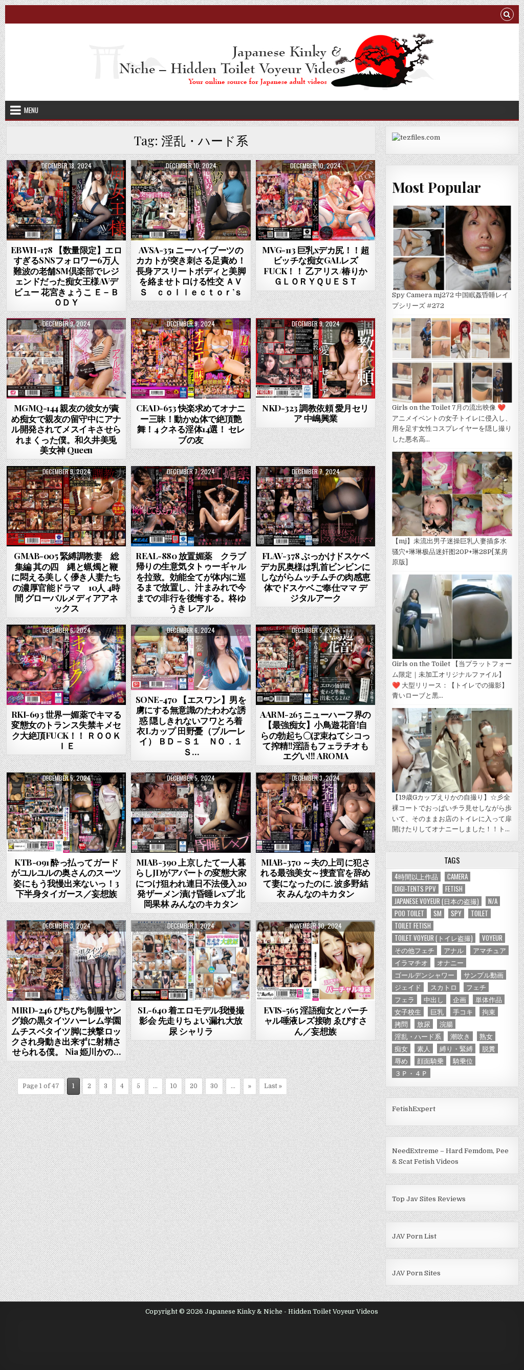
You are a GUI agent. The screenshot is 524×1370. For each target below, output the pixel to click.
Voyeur (492, 938)
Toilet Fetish (413, 926)
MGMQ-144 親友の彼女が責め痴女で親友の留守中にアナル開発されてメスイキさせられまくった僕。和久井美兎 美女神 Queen (66, 428)
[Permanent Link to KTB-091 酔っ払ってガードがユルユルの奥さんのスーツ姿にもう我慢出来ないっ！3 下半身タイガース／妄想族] (66, 812)
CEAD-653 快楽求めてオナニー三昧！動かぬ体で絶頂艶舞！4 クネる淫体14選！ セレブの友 (191, 423)
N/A (492, 901)
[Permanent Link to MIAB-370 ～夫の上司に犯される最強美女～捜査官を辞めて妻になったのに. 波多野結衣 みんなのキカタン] (316, 812)
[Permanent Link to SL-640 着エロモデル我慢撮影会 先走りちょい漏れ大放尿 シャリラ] (191, 960)
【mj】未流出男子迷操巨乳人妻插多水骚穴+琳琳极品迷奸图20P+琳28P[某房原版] (450, 551)
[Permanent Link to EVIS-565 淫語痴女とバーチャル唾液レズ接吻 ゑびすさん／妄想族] (316, 960)
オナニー (450, 962)
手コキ (463, 1012)
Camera (457, 876)
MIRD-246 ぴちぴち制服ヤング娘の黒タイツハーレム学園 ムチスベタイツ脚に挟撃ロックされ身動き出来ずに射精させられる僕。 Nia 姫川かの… (70, 1030)
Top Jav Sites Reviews (429, 1199)
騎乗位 (463, 1061)
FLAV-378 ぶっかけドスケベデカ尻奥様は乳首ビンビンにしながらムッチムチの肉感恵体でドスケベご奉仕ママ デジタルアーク (315, 576)
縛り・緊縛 (456, 1048)
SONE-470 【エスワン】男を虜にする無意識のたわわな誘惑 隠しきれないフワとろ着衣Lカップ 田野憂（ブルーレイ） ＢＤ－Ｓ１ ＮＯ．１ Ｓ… (193, 725)
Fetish (454, 889)
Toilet (479, 913)
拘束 (488, 1012)
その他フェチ (414, 950)
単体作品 (488, 999)
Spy (456, 913)
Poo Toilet (409, 913)
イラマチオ (411, 962)
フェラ (404, 999)
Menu (31, 110)
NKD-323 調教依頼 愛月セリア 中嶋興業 (315, 413)
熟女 (486, 1036)
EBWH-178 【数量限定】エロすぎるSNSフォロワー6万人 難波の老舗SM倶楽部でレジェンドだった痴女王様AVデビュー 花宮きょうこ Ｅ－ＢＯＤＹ (66, 275)
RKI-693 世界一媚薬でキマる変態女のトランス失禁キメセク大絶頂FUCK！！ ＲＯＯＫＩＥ (66, 730)
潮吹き (460, 1036)
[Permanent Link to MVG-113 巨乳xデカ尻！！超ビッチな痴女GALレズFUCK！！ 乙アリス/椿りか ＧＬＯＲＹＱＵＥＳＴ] (316, 200)
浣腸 (446, 1024)
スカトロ (443, 987)
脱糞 (488, 1048)
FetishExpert (413, 1109)
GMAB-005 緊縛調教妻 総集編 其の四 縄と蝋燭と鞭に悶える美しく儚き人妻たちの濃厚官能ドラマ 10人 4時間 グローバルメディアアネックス (66, 581)
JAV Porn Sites (416, 1273)
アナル (454, 950)
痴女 (401, 1048)
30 (214, 1086)
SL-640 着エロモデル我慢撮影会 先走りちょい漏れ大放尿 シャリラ (191, 1020)
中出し (434, 999)
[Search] (507, 16)
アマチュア (489, 950)
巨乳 (437, 1012)
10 (173, 1086)
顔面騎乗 (430, 1061)
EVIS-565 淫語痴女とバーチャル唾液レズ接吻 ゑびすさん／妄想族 (316, 1020)
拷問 (401, 1024)
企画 (459, 999)
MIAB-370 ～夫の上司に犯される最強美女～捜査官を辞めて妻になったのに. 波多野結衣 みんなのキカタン (315, 877)
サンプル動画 (484, 975)
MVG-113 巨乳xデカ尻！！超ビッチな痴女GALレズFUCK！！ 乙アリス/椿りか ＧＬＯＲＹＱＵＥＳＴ (315, 265)
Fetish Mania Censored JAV (66, 185)
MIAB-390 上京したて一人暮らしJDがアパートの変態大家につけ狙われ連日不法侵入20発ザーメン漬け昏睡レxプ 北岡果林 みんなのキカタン (191, 883)
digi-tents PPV (415, 889)
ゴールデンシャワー (424, 975)
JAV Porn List (414, 1236)
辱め (401, 1061)
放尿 (423, 1024)
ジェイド (408, 987)
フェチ (476, 987)
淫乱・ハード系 (418, 1036)
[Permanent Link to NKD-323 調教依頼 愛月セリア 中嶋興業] (316, 358)
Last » (273, 1086)
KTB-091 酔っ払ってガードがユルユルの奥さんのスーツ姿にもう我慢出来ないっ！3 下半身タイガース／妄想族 (66, 877)
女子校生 (408, 1012)
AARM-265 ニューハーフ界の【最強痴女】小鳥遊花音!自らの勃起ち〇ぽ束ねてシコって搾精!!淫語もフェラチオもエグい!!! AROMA (315, 735)
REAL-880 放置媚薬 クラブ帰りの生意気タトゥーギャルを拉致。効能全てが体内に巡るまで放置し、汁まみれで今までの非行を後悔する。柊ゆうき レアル (191, 581)
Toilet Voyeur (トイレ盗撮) (434, 938)
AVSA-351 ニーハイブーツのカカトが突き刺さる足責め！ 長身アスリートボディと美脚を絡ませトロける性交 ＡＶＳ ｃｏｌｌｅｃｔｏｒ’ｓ (195, 270)
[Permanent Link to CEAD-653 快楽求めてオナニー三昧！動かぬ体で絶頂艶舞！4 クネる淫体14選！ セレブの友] (191, 358)
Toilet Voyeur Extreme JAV (191, 945)
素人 (423, 1048)
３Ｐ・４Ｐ (411, 1073)
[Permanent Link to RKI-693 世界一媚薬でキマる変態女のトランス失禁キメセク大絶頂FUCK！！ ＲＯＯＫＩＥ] (66, 665)
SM (437, 913)
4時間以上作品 (416, 876)
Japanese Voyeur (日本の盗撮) (437, 901)
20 (194, 1086)
